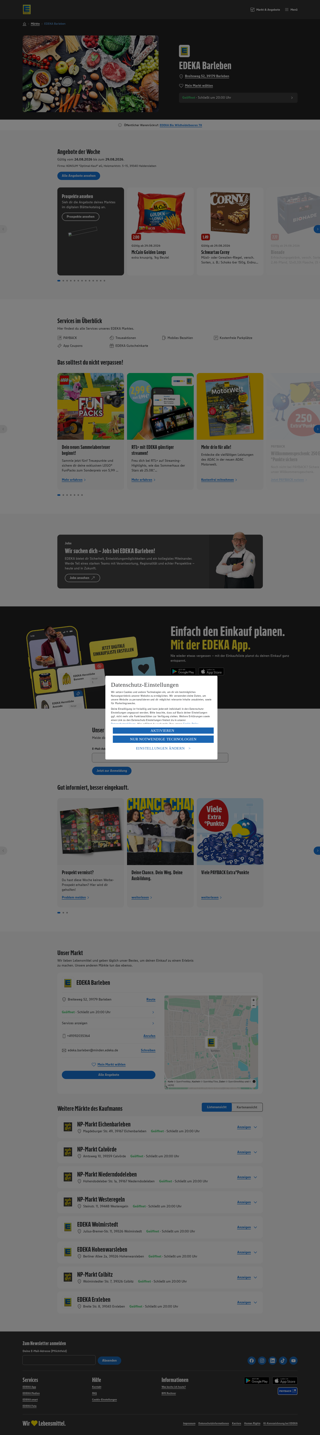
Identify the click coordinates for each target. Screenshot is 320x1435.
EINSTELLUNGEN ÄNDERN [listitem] (160, 748)
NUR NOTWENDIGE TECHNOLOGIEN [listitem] (163, 739)
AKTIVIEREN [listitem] (162, 730)
